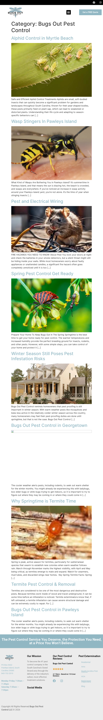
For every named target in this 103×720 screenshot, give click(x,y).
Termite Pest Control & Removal (43, 584)
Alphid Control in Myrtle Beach (42, 38)
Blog (83, 686)
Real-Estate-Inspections (86, 681)
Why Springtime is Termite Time (43, 501)
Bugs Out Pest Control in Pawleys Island (45, 612)
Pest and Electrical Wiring (37, 201)
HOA (83, 676)
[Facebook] (94, 2)
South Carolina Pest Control (89, 671)
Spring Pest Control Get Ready (42, 273)
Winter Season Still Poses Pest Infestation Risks (42, 356)
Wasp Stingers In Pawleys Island (44, 121)
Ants (83, 667)
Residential (85, 662)
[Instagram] (100, 2)
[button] (68, 12)
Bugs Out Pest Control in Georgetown (49, 425)
